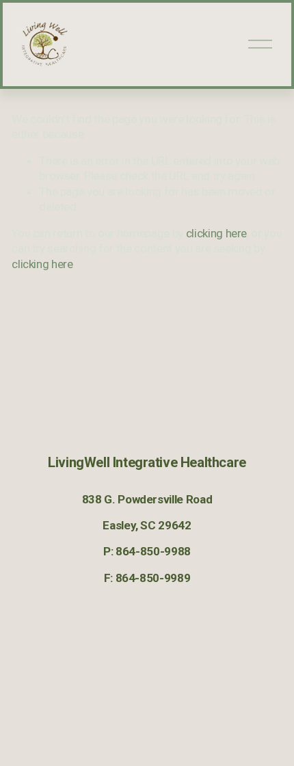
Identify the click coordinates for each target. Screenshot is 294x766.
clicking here (217, 233)
